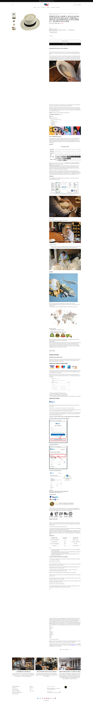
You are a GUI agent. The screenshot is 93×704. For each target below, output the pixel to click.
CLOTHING (43, 7)
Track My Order (32, 690)
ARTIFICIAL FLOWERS (55, 7)
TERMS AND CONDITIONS (16, 690)
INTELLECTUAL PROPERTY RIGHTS (17, 692)
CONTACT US (31, 687)
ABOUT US (31, 686)
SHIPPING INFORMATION (15, 686)
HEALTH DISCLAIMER (15, 693)
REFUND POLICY (14, 687)
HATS (39, 7)
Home (35, 7)
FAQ (30, 689)
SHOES (48, 7)
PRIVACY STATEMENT (15, 689)
